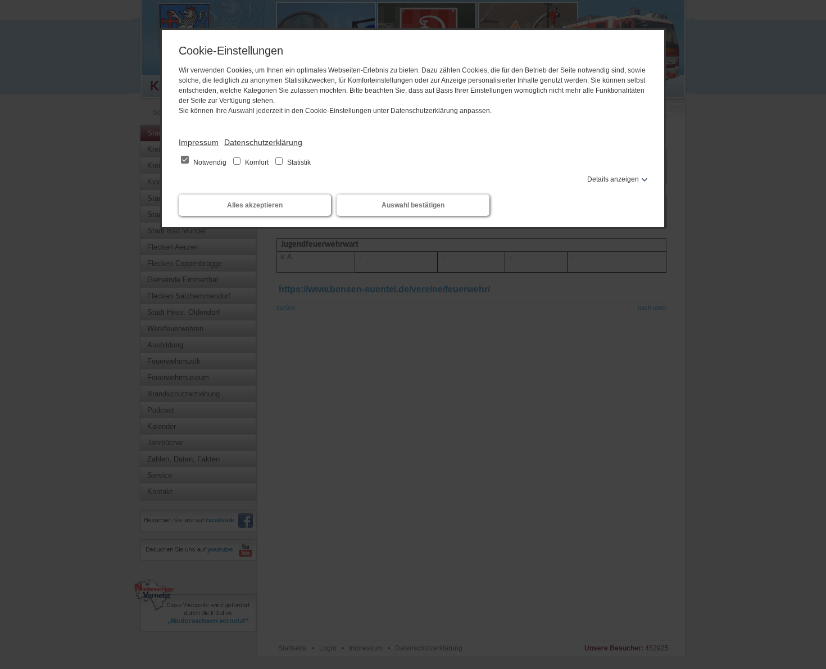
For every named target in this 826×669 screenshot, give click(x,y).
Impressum (199, 142)
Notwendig (210, 162)
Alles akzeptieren (255, 205)
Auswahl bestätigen (413, 205)
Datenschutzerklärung (263, 142)
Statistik (298, 162)
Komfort (256, 162)
